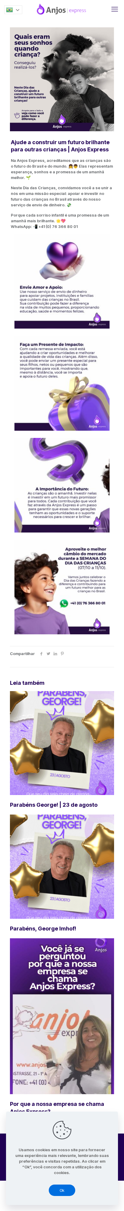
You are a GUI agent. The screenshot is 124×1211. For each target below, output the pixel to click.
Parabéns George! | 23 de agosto (54, 805)
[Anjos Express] (62, 9)
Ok (62, 1190)
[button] (13, 9)
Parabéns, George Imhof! (43, 928)
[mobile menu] (115, 9)
